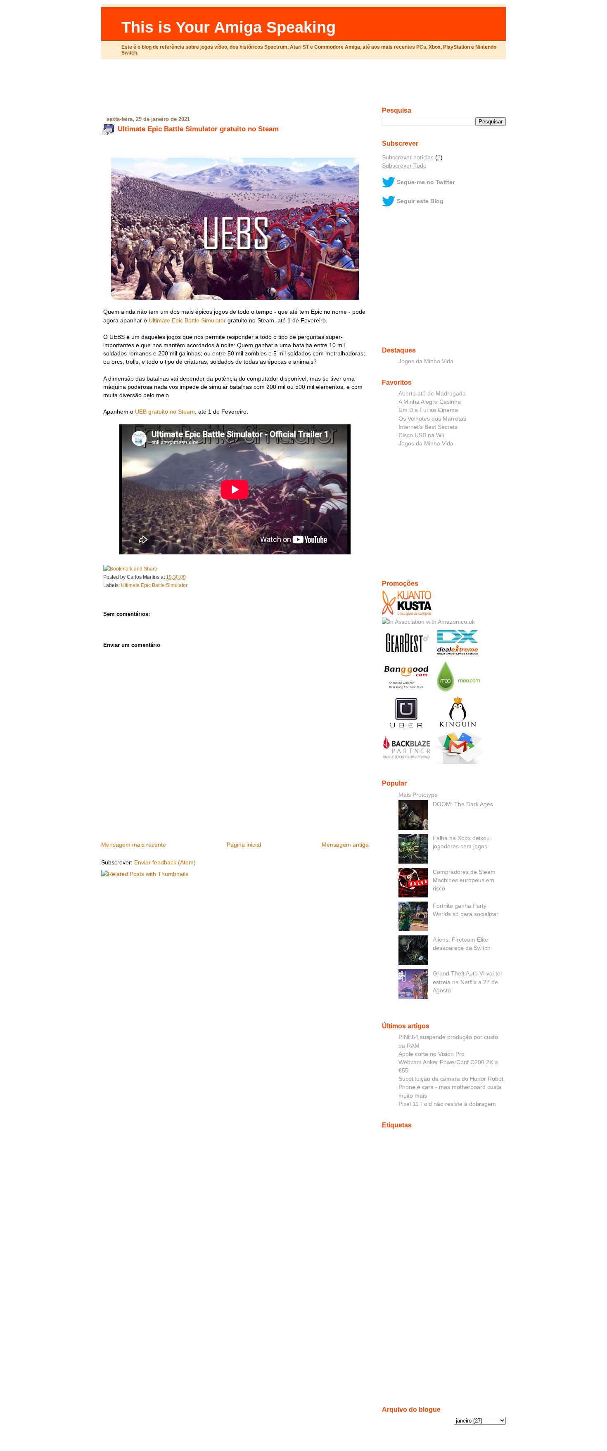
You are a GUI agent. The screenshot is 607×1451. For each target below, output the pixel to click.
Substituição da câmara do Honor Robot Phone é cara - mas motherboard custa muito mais (450, 1086)
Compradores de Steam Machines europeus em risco (464, 880)
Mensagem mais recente (133, 844)
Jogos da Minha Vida (425, 361)
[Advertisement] (303, 86)
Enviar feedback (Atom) (165, 862)
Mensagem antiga (345, 844)
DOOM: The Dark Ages (463, 804)
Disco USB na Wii (421, 435)
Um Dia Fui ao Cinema (428, 410)
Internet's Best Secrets (428, 427)
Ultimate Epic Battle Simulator (187, 320)
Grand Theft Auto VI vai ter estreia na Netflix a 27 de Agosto (468, 981)
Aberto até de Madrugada (432, 393)
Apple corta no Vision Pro (431, 1054)
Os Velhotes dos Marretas (432, 418)
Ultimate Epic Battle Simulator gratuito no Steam (198, 129)
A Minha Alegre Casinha (429, 401)
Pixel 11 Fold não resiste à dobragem (447, 1104)
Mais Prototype (418, 794)
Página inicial (244, 844)
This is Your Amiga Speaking (228, 27)
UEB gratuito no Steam (165, 411)
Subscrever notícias (408, 157)
